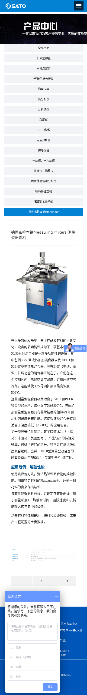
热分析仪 (43, 99)
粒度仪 (43, 119)
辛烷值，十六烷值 (43, 160)
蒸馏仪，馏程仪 (43, 171)
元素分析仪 (44, 140)
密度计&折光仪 (43, 201)
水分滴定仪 (44, 68)
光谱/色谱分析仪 (43, 79)
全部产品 (43, 48)
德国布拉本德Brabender (44, 212)
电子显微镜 (44, 130)
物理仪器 (43, 89)
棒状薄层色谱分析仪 (43, 181)
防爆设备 (43, 150)
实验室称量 (44, 58)
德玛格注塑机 (43, 191)
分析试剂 (43, 109)
